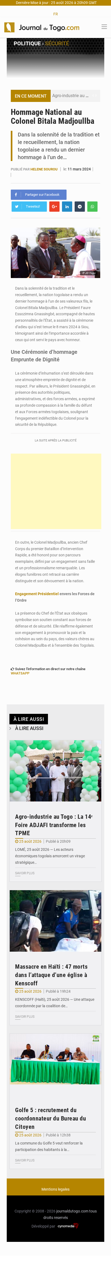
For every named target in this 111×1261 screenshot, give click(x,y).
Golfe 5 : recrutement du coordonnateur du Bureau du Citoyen (50, 1118)
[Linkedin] (67, 206)
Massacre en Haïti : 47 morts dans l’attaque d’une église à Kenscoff (51, 975)
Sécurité (57, 43)
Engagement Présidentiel (37, 594)
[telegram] (80, 206)
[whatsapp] (92, 206)
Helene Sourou (44, 169)
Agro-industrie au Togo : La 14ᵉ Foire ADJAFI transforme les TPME (54, 825)
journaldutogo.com (72, 1211)
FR (55, 14)
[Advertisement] (56, 491)
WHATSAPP (20, 673)
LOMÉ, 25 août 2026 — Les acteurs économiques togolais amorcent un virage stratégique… (50, 856)
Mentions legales (55, 1189)
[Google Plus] (54, 206)
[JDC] (41, 27)
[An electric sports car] (55, 771)
